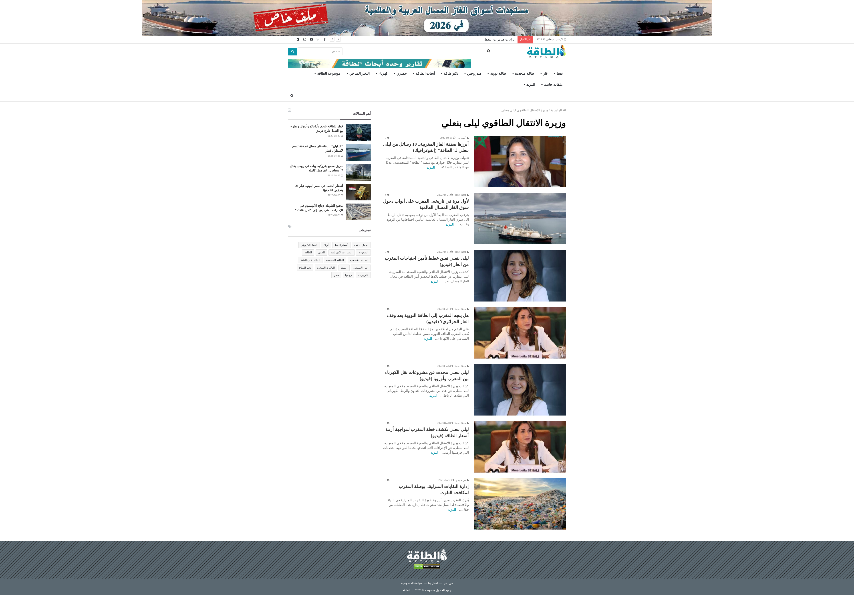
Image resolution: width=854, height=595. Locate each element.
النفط (344, 267)
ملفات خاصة (553, 84)
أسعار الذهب (361, 245)
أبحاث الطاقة (425, 73)
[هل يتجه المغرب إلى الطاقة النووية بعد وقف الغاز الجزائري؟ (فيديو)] (520, 333)
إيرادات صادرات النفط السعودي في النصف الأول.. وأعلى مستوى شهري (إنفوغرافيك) (456, 39)
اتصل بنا (433, 583)
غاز (545, 73)
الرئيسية (556, 110)
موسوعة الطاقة (328, 73)
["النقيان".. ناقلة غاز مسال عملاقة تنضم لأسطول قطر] (358, 152)
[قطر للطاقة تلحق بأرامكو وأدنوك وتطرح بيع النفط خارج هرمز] (358, 132)
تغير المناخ (305, 267)
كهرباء (383, 73)
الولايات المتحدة (326, 267)
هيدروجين (474, 73)
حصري (402, 73)
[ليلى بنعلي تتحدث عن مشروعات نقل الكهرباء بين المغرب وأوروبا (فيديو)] (520, 390)
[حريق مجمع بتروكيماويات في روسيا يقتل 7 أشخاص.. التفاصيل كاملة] (358, 172)
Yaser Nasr (460, 194)
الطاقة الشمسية (359, 260)
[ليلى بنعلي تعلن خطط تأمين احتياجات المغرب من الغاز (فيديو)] (520, 275)
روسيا (348, 275)
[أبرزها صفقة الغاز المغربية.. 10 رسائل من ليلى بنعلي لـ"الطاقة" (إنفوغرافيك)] (520, 161)
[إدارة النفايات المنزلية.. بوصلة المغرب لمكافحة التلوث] (520, 504)
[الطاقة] (546, 51)
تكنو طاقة (451, 73)
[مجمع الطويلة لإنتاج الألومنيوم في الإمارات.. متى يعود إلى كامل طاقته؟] (358, 212)
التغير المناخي (359, 73)
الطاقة (308, 252)
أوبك (326, 245)
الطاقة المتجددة (335, 260)
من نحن (448, 583)
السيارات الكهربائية (341, 252)
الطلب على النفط (310, 260)
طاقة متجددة (524, 73)
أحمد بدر (462, 137)
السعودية (363, 252)
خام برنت (363, 275)
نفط (560, 73)
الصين (321, 252)
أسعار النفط (341, 245)
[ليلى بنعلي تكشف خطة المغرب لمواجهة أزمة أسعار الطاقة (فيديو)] (520, 447)
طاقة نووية (498, 73)
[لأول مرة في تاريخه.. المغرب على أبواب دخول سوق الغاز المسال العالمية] (520, 218)
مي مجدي (461, 480)
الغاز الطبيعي (360, 267)
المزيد (530, 84)
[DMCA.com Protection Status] (427, 567)
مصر (336, 275)
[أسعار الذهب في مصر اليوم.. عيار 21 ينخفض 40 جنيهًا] (358, 192)
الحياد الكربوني (309, 245)
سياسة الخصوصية (412, 583)
